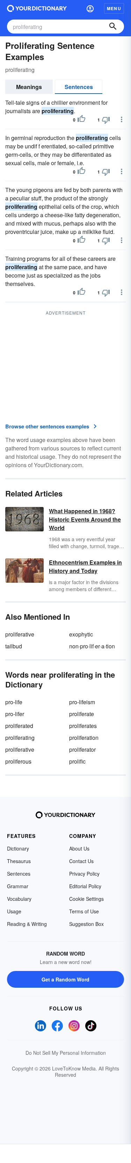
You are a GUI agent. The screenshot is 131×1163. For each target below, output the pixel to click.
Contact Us (81, 860)
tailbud (13, 646)
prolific (77, 761)
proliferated (19, 726)
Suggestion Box (86, 923)
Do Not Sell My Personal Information (66, 1052)
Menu (114, 8)
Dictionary (18, 848)
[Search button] (112, 26)
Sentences (79, 87)
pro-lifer (14, 714)
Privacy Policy (84, 873)
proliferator (82, 749)
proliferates (83, 726)
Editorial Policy (85, 886)
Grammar (17, 886)
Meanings (29, 87)
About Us (79, 848)
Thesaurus (19, 860)
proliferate (81, 714)
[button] (90, 8)
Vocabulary (19, 898)
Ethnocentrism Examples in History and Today (85, 566)
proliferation (84, 738)
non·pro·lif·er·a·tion (92, 646)
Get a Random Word (65, 979)
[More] (121, 119)
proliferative (19, 634)
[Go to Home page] (37, 8)
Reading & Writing (27, 923)
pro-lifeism (82, 702)
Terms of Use (84, 911)
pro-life (13, 702)
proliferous (18, 761)
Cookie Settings (86, 898)
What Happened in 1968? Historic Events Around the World (85, 519)
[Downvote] (106, 119)
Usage (14, 911)
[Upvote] (81, 119)
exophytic (81, 634)
